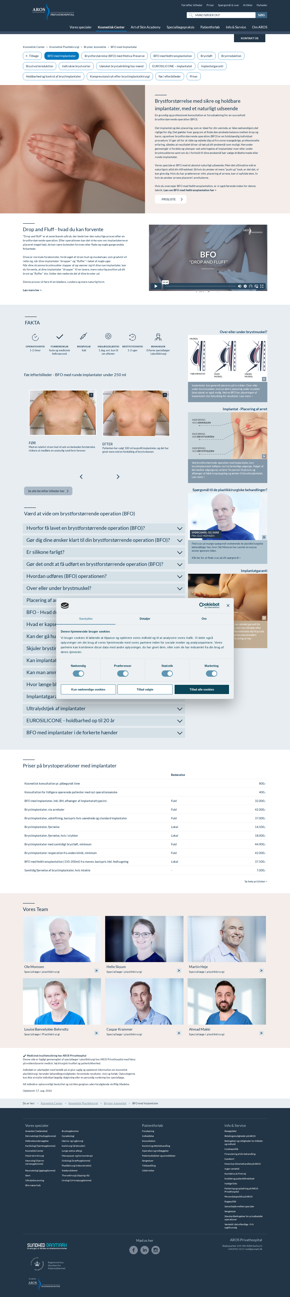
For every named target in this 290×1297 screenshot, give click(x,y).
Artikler (248, 5)
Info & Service (236, 27)
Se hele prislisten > (256, 881)
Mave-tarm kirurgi (34, 1155)
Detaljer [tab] (145, 618)
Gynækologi (68, 1135)
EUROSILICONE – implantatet (172, 66)
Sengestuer (147, 1160)
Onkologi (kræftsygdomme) (76, 1160)
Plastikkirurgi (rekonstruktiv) (76, 1165)
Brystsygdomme (70, 1131)
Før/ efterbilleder (170, 76)
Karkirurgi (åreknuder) (73, 1145)
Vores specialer (81, 27)
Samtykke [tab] (86, 618)
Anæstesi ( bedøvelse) (36, 1131)
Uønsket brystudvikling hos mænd (121, 66)
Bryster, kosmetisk (95, 47)
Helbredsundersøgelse (37, 1140)
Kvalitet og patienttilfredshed (239, 1178)
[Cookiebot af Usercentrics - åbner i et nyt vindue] (202, 605)
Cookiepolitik (231, 1148)
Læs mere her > (32, 290)
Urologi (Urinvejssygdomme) (77, 1180)
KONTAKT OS (249, 38)
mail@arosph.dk (253, 1248)
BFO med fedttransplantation (172, 56)
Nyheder (262, 5)
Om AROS (259, 27)
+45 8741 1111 (236, 1248)
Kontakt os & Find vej (235, 1173)
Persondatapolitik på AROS (239, 1196)
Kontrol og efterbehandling (156, 1145)
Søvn (27, 1175)
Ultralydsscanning (34, 1180)
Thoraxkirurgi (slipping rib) (76, 1175)
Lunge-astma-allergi (72, 1150)
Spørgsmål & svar (228, 5)
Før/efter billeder (192, 5)
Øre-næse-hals (33, 1185)
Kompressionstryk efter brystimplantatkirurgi (120, 76)
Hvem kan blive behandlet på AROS (243, 1163)
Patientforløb (210, 27)
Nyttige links (231, 1183)
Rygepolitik (230, 1201)
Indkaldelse (148, 1135)
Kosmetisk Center (111, 27)
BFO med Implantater (62, 56)
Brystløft (206, 56)
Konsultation (148, 1140)
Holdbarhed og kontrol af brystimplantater (53, 76)
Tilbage (34, 56)
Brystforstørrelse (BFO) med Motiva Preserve (115, 56)
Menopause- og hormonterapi (77, 1155)
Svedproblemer (70, 1170)
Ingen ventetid (232, 1168)
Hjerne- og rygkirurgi (72, 1140)
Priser (210, 5)
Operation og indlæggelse (155, 1150)
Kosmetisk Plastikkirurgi (64, 47)
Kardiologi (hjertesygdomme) (40, 1145)
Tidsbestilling (149, 1165)
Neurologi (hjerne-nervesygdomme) (34, 1162)
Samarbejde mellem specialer (239, 1206)
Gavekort (229, 1158)
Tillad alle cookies (202, 689)
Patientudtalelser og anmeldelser (159, 1155)
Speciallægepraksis (180, 27)
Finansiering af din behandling (240, 1153)
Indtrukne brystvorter (76, 66)
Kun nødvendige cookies (88, 689)
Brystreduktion (231, 56)
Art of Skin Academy (146, 27)
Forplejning (148, 1131)
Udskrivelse (148, 1170)
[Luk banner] (228, 605)
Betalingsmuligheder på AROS (240, 1135)
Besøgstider (231, 1131)
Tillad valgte (145, 689)
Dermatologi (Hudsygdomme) (40, 1135)
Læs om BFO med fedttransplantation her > (190, 190)
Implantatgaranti (212, 66)
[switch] (122, 673)
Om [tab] (204, 618)
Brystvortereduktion (39, 66)
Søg (261, 15)
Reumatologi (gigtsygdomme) (40, 1170)
